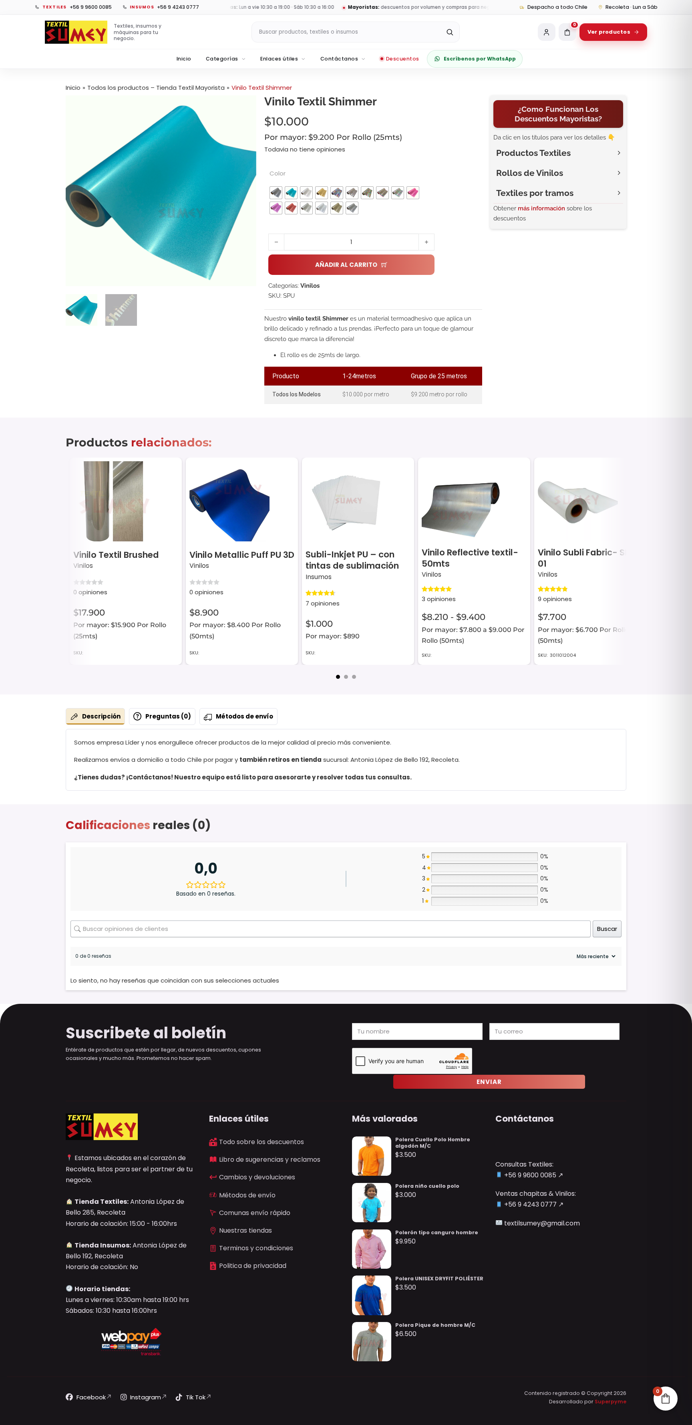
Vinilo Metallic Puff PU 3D (241, 555)
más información (541, 208)
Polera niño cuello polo (427, 1186)
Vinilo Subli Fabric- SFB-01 (589, 558)
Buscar (607, 928)
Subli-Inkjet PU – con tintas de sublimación (352, 560)
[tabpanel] (346, 760)
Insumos (319, 576)
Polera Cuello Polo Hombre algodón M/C (432, 1142)
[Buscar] (449, 32)
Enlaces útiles (279, 58)
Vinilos (310, 285)
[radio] (276, 193)
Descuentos (402, 58)
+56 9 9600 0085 (529, 1175)
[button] (245, 106)
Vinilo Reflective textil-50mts (470, 558)
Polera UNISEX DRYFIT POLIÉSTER (439, 1278)
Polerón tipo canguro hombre (436, 1232)
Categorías (222, 58)
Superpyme (610, 1401)
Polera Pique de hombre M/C (435, 1325)
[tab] (338, 677)
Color (278, 173)
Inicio (184, 58)
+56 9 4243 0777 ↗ (533, 1204)
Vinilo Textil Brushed (116, 555)
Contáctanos (339, 58)
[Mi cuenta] (546, 32)
